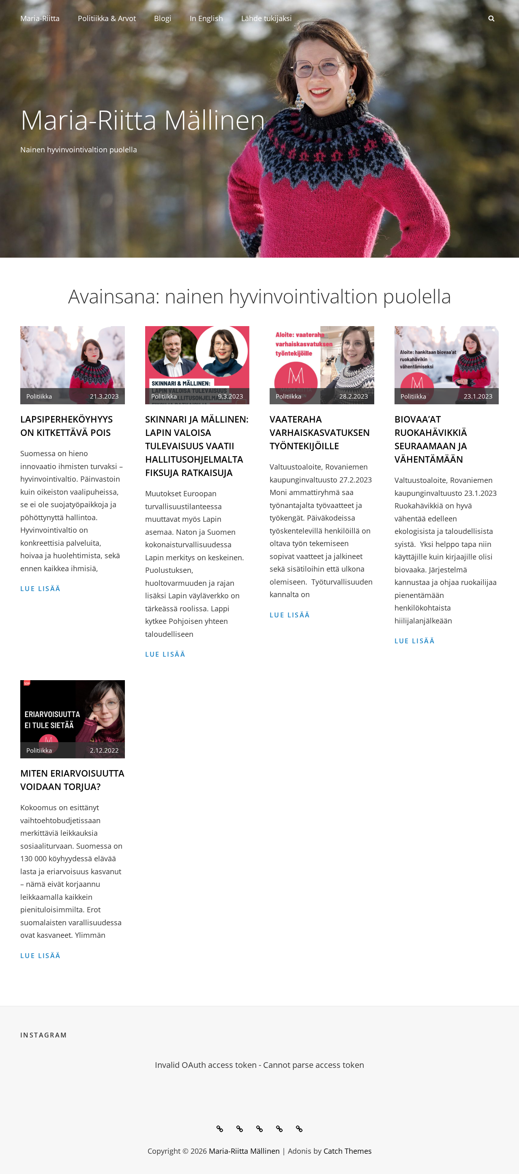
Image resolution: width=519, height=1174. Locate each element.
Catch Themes (348, 1151)
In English (206, 18)
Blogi (163, 18)
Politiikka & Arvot (107, 18)
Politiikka (39, 396)
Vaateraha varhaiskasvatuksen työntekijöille (320, 432)
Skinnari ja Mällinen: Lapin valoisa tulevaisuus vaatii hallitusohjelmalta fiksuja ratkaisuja (197, 445)
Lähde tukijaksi (266, 18)
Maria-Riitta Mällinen (143, 119)
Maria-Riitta (40, 18)
